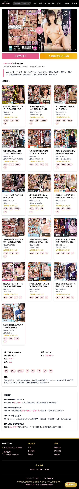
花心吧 (46, 469)
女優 (58, 3)
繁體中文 (57, 447)
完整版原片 (21, 56)
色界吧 (32, 469)
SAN (10, 362)
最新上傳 (42, 3)
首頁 (35, 3)
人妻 (39, 371)
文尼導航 (39, 469)
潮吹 (6, 371)
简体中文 (57, 451)
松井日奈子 (49, 355)
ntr (27, 371)
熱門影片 (51, 3)
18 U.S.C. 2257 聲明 (32, 478)
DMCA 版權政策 (48, 478)
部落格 (30, 454)
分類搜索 (66, 3)
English (57, 454)
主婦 (45, 371)
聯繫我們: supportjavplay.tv (11, 452)
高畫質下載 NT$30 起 (60, 56)
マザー (11, 359)
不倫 (33, 371)
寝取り (13, 371)
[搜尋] (29, 3)
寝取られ (20, 371)
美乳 (51, 371)
